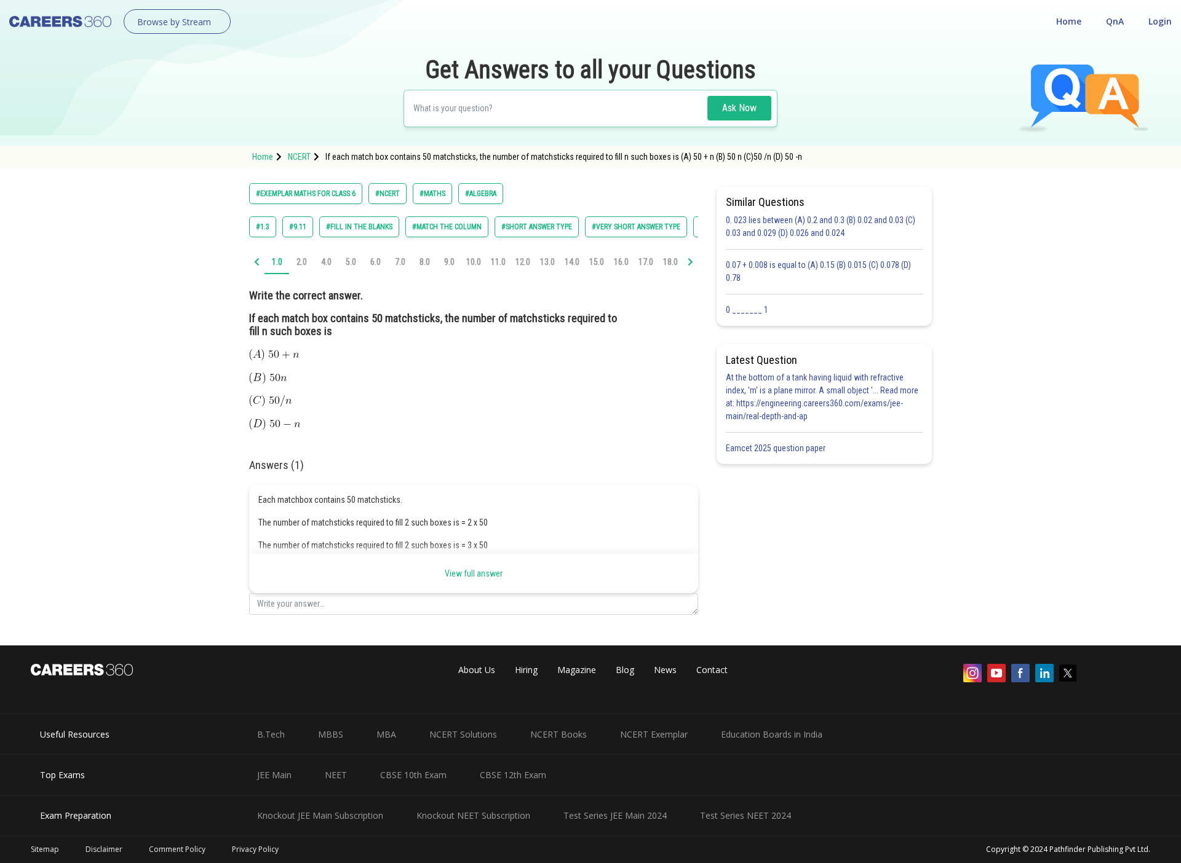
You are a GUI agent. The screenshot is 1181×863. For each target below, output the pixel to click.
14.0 (572, 262)
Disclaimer (103, 849)
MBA (386, 734)
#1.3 (262, 227)
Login (1160, 21)
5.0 (351, 262)
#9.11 (297, 227)
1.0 (277, 262)
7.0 (400, 262)
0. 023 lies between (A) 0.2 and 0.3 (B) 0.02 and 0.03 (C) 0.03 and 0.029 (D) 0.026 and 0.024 (820, 226)
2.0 (301, 262)
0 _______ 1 (747, 310)
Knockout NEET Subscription (473, 815)
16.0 (621, 262)
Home (1068, 21)
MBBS (330, 734)
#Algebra (480, 193)
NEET (336, 775)
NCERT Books (558, 734)
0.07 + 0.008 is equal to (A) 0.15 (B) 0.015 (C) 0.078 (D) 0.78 (818, 271)
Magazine (576, 670)
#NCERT (387, 193)
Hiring (526, 670)
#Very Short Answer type (636, 227)
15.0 (596, 262)
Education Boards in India (771, 734)
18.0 (670, 262)
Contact (712, 670)
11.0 (498, 262)
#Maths (432, 193)
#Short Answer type (536, 227)
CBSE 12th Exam (513, 775)
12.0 (522, 262)
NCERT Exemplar (654, 734)
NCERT (299, 157)
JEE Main (274, 775)
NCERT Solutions (463, 734)
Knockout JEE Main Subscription (320, 815)
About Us (476, 670)
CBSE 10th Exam (413, 775)
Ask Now (739, 108)
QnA (1115, 21)
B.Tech (271, 734)
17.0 (645, 262)
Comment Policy (177, 849)
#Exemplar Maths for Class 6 (306, 193)
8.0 (425, 262)
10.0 (473, 262)
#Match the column (447, 227)
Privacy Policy (255, 849)
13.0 (547, 262)
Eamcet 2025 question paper (776, 448)
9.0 (449, 262)
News (665, 670)
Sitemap (45, 849)
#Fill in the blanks (359, 227)
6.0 (375, 262)
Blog (625, 670)
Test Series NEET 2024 (745, 815)
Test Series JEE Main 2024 (615, 815)
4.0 (326, 262)
